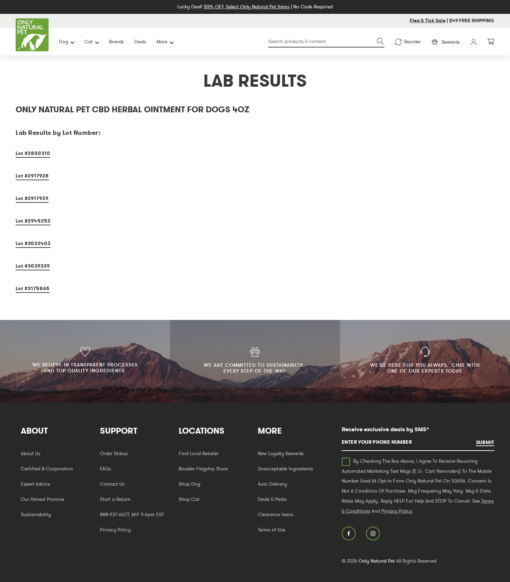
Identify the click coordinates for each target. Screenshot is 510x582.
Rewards (451, 42)
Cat (88, 41)
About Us (30, 453)
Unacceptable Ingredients (285, 469)
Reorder (412, 41)
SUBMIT (485, 442)
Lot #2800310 (33, 153)
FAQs (105, 469)
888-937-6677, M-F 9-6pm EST (132, 514)
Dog (63, 41)
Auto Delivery (272, 484)
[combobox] (326, 41)
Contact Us (112, 484)
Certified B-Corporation (47, 469)
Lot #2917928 (32, 176)
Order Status (114, 453)
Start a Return (115, 499)
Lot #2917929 (32, 198)
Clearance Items (275, 514)
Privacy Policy (115, 530)
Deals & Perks (272, 499)
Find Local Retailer (199, 453)
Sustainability (36, 514)
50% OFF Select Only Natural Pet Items (246, 6)
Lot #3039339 (33, 266)
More (161, 41)
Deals (140, 41)
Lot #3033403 (33, 243)
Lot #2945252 (33, 221)
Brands (116, 41)
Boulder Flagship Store (203, 469)
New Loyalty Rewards (281, 453)
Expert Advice (35, 484)
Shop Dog (189, 484)
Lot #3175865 (33, 288)
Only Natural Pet (377, 561)
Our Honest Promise (42, 499)
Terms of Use (271, 530)
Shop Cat (189, 499)
